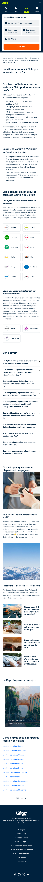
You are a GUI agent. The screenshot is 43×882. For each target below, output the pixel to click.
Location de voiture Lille (12, 777)
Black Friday (21, 834)
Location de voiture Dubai (13, 764)
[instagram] (19, 874)
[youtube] (28, 874)
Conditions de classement (21, 846)
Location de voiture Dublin (13, 768)
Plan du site (21, 858)
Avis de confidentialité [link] (21, 854)
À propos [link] (21, 830)
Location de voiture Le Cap (11, 60)
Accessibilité (21, 862)
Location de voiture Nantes (13, 785)
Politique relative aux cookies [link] (21, 850)
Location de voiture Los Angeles (15, 781)
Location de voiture (8, 58)
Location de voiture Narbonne (14, 790)
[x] (24, 874)
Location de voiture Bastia (13, 746)
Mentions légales (21, 842)
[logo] (5, 3)
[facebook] (15, 874)
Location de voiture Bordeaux (14, 750)
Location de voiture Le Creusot (15, 772)
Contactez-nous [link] (21, 838)
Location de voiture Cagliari (13, 755)
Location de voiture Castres (13, 759)
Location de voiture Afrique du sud (27, 58)
